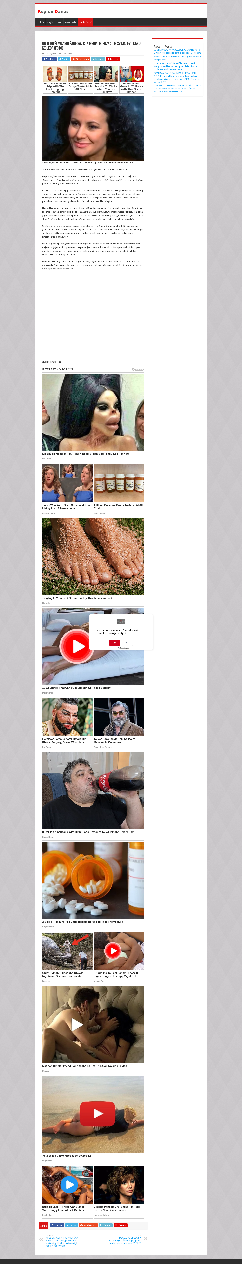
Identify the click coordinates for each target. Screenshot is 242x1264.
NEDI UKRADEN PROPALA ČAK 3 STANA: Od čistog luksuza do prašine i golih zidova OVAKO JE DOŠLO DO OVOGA (62, 1240)
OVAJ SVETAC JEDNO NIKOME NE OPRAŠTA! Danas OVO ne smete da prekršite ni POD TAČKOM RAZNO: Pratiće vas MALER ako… (177, 88)
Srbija (41, 22)
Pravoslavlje (70, 22)
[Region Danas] (53, 11)
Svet (60, 22)
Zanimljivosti (86, 22)
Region (50, 22)
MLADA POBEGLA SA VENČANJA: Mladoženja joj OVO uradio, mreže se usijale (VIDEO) (125, 1239)
